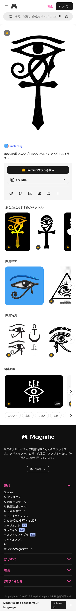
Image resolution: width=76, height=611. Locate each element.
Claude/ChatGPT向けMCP (20, 520)
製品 (7, 485)
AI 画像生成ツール (15, 502)
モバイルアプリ (13, 539)
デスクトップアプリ (19, 534)
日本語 (38, 469)
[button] (38, 469)
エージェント (15, 525)
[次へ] (70, 232)
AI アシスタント (14, 497)
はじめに (10, 559)
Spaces (8, 492)
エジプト (12, 415)
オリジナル (26, 33)
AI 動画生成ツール (15, 506)
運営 (7, 570)
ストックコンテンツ (16, 516)
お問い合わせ (13, 581)
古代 (56, 415)
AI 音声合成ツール (15, 511)
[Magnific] (38, 437)
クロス (41, 415)
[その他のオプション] (58, 193)
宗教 (28, 415)
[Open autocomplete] (8, 16)
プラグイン (14, 530)
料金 (50, 6)
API (6, 544)
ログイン (64, 6)
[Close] (70, 605)
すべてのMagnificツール (18, 549)
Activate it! (57, 604)
